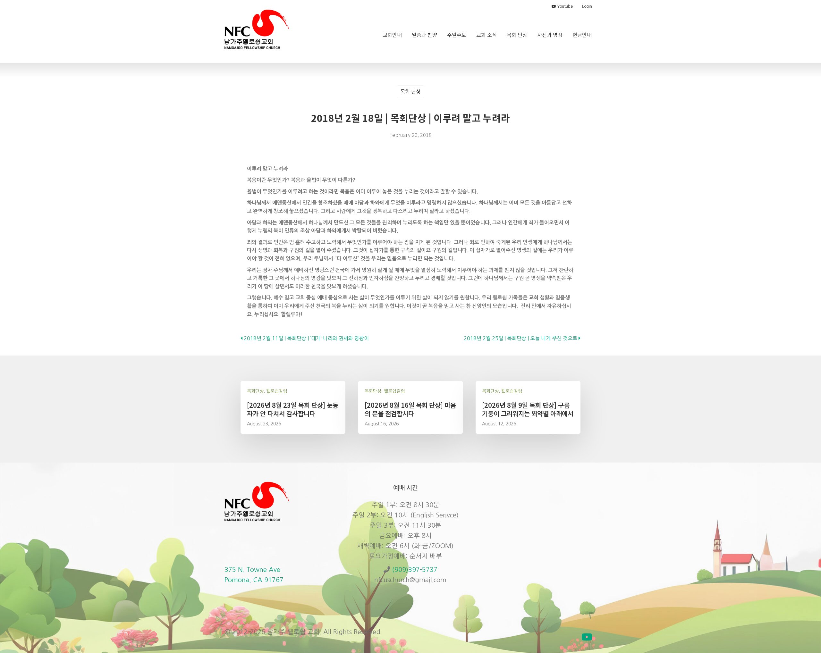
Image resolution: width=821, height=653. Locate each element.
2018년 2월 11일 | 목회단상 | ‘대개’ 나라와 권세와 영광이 (305, 338)
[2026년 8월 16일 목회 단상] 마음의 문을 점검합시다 (410, 409)
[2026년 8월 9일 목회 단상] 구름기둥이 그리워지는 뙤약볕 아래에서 (527, 409)
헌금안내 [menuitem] (582, 34)
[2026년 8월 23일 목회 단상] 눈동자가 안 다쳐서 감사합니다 (292, 409)
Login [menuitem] (587, 6)
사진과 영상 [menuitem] (550, 34)
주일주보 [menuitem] (456, 34)
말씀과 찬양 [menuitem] (424, 34)
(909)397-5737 (414, 569)
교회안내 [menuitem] (392, 34)
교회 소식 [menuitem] (486, 34)
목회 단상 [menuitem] (517, 34)
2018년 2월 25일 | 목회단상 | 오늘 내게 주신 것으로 (521, 338)
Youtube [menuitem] (564, 6)
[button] (587, 637)
